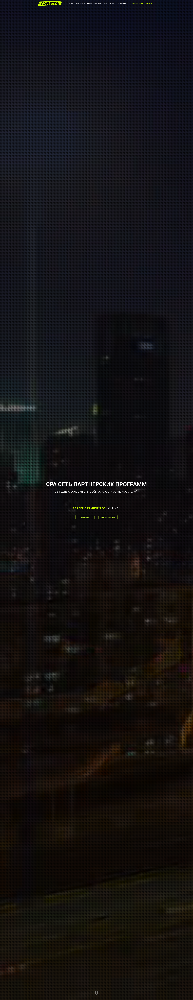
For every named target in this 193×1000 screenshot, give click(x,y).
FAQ (105, 4)
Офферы (97, 4)
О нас (71, 4)
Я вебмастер (85, 517)
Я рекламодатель (108, 517)
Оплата (112, 4)
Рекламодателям (84, 4)
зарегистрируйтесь (89, 508)
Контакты (122, 4)
